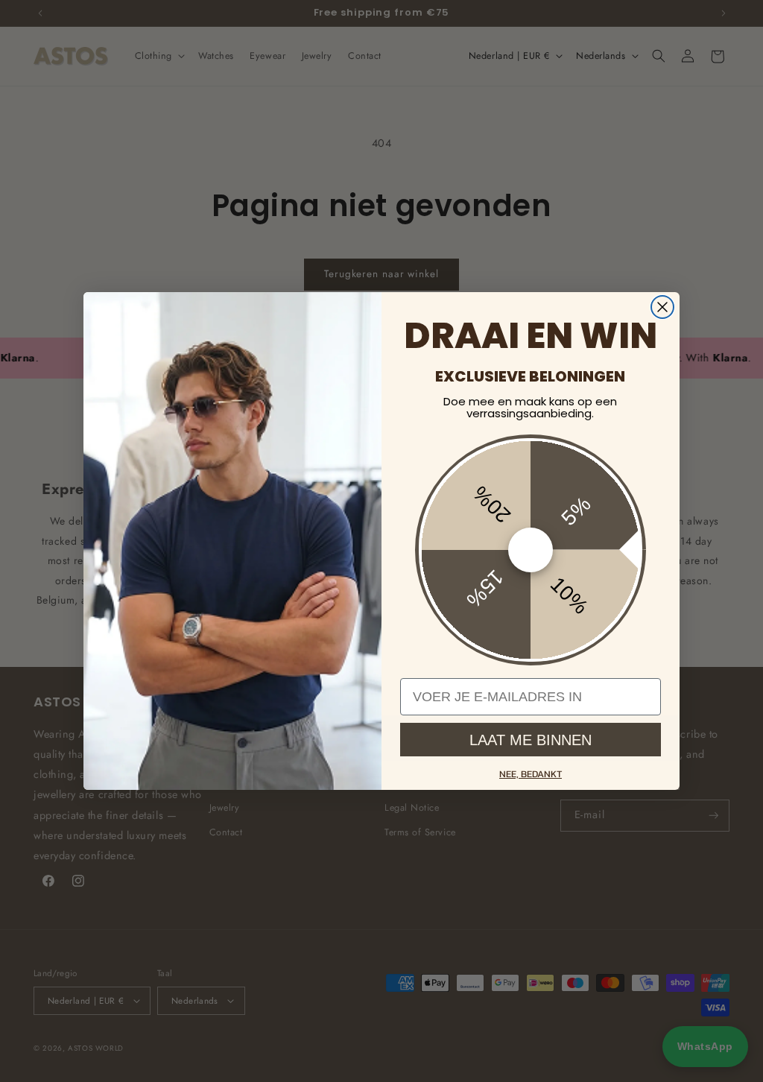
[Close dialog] (662, 307)
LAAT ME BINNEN (530, 740)
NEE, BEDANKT (530, 774)
